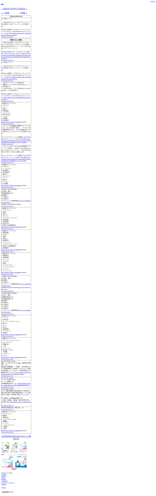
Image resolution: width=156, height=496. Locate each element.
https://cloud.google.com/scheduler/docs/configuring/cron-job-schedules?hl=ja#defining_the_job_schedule (16, 140)
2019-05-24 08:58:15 (8, 37)
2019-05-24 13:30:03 (8, 228)
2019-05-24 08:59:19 (8, 101)
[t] (2, 37)
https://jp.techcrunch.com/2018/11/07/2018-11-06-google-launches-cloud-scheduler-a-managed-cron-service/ (15, 57)
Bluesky (4, 479)
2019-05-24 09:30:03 (8, 123)
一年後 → (23, 13)
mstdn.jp (4, 476)
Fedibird (4, 474)
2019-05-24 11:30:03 (8, 187)
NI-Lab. (153, 1)
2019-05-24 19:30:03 (8, 336)
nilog (2, 4)
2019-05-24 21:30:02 (8, 359)
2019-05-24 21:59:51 (8, 405)
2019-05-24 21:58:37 (8, 387)
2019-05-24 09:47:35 (8, 144)
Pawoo (4, 478)
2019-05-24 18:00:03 (8, 291)
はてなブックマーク (8, 483)
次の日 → (23, 9)
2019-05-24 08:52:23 (8, 60)
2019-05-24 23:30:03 (8, 432)
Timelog (4, 484)
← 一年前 (5, 13)
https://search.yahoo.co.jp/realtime (11, 122)
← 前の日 (5, 9)
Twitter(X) (5, 481)
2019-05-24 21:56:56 (8, 376)
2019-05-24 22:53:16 (8, 409)
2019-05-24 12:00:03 (8, 206)
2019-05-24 (14, 9)
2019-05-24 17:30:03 (8, 274)
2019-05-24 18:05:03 (8, 313)
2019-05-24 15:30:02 (8, 251)
